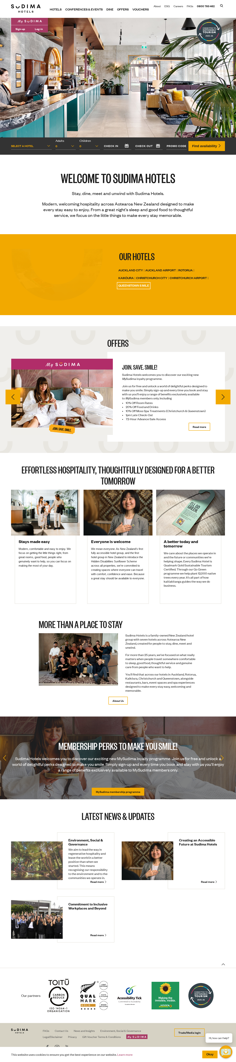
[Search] (221, 6)
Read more (199, 421)
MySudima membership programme (118, 792)
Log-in (39, 29)
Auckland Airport (160, 270)
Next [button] (223, 396)
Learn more (125, 1054)
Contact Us (61, 1031)
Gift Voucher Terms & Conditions (101, 1037)
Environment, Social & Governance (85, 842)
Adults (59, 141)
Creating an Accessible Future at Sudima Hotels (198, 842)
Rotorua (185, 270)
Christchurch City (151, 278)
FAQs (190, 6)
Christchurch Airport (188, 278)
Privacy (72, 1037)
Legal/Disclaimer (53, 1037)
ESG (167, 6)
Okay (210, 1054)
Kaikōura (126, 278)
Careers (178, 6)
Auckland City (130, 270)
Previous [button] (13, 396)
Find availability (205, 146)
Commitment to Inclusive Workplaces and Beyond (87, 906)
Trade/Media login (189, 1032)
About (157, 6)
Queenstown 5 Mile (133, 285)
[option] (118, 394)
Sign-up (20, 29)
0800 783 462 (206, 6)
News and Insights (84, 1031)
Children (85, 141)
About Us (118, 701)
